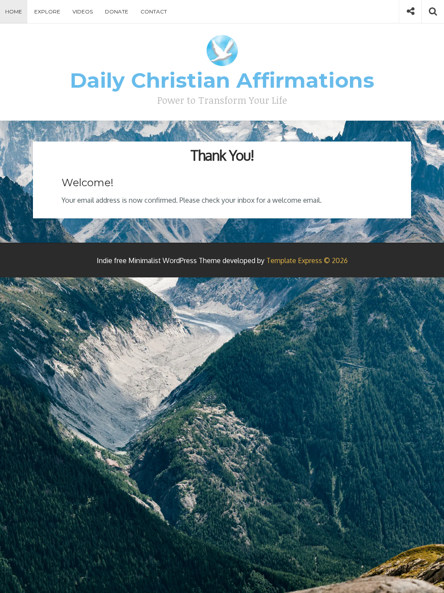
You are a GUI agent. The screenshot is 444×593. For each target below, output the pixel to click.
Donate (116, 11)
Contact (153, 11)
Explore (47, 11)
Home (13, 11)
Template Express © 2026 (307, 260)
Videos (82, 11)
